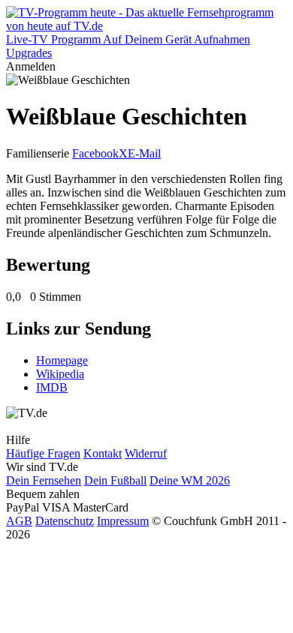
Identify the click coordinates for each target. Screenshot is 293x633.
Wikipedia (60, 374)
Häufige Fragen (43, 453)
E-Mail (144, 153)
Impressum (123, 520)
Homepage (62, 360)
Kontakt (102, 453)
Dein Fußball (115, 480)
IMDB (52, 387)
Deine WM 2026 (190, 480)
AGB (19, 520)
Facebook (95, 153)
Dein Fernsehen (43, 480)
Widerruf (146, 453)
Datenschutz (64, 520)
